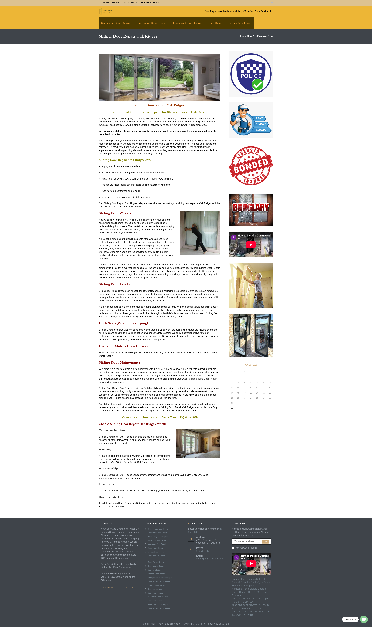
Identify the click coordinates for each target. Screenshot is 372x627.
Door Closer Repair (155, 562)
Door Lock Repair (154, 601)
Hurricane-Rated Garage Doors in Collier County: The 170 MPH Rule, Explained (250, 592)
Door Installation (154, 570)
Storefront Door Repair (156, 540)
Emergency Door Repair (157, 536)
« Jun (231, 408)
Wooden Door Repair (156, 574)
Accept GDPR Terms (246, 548)
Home (241, 36)
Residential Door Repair (157, 533)
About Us (108, 588)
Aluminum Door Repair (156, 544)
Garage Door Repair (155, 552)
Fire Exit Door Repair (156, 585)
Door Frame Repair (155, 593)
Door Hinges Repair (155, 566)
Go (265, 542)
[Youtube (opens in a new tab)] (271, 2)
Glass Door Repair (155, 548)
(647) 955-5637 (187, 417)
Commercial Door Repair (158, 529)
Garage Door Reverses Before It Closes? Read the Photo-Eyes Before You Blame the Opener (251, 582)
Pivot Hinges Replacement (158, 581)
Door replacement (154, 589)
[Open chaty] (364, 619)
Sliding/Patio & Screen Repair (159, 578)
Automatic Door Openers (157, 597)
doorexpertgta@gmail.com (209, 558)
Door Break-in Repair (156, 556)
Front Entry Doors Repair (157, 604)
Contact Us (126, 588)
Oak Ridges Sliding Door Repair (200, 379)
